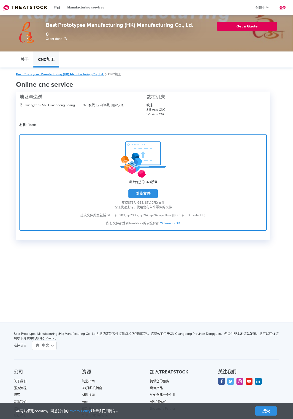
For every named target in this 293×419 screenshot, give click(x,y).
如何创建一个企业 (163, 395)
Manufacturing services (85, 7)
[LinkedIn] (258, 381)
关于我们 (20, 381)
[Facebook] (221, 381)
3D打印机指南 (92, 388)
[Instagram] (239, 381)
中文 (46, 345)
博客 (17, 395)
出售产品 (156, 388)
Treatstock (25, 8)
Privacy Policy (80, 411)
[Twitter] (230, 381)
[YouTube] (249, 381)
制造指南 (88, 381)
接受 (266, 411)
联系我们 (20, 402)
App (85, 402)
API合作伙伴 (158, 402)
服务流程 (20, 388)
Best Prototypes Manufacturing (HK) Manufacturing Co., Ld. (60, 74)
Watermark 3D (170, 223)
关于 (25, 59)
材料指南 (88, 395)
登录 (282, 8)
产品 (57, 7)
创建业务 (262, 8)
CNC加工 (46, 59)
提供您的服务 (159, 381)
